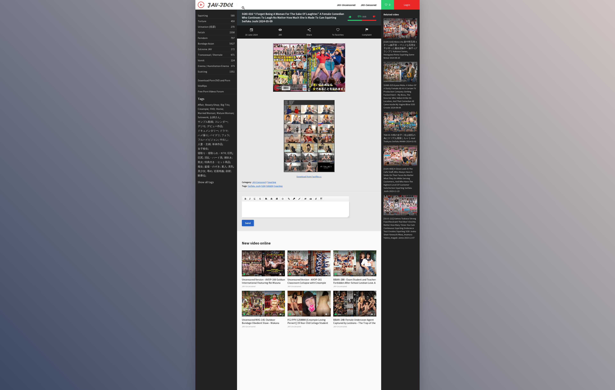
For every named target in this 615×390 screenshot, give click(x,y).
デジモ (201, 126)
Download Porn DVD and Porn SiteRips (214, 83)
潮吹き (228, 157)
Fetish (216, 32)
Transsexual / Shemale (216, 54)
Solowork (203, 117)
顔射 (228, 171)
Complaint (367, 34)
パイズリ (215, 135)
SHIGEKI (270, 186)
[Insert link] (288, 199)
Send (248, 223)
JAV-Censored (368, 5)
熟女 (200, 162)
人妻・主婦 (204, 144)
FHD (212, 108)
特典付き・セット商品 (217, 162)
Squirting (216, 15)
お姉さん (215, 117)
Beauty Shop (212, 104)
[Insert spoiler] (321, 199)
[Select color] (299, 199)
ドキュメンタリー (208, 130)
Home (219, 108)
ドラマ (224, 130)
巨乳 (230, 153)
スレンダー (221, 121)
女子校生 (203, 148)
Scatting (216, 71)
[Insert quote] (310, 199)
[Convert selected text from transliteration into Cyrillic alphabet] (316, 199)
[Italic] (250, 199)
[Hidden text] (305, 199)
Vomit (216, 60)
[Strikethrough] (260, 199)
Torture (216, 21)
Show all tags (206, 182)
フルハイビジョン (208, 139)
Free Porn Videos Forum (211, 91)
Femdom (216, 38)
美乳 (230, 166)
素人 (224, 166)
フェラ (225, 135)
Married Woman (206, 113)
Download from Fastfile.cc (309, 176)
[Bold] (245, 199)
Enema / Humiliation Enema (216, 66)
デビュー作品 (214, 126)
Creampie (203, 108)
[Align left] (266, 199)
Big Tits (225, 104)
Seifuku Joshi (254, 186)
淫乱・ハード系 (213, 157)
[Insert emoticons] (283, 199)
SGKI (263, 186)
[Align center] (271, 199)
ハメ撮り (203, 135)
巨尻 (200, 157)
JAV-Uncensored (346, 5)
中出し (224, 139)
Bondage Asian (216, 43)
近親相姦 (219, 171)
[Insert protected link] (294, 199)
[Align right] (276, 199)
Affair (201, 104)
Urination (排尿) (216, 26)
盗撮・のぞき (212, 166)
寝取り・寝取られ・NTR (212, 153)
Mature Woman (225, 113)
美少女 (201, 171)
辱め (209, 171)
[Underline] (255, 199)
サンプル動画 (205, 121)
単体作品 (217, 144)
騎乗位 (201, 175)
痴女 (200, 166)
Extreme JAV (216, 49)
